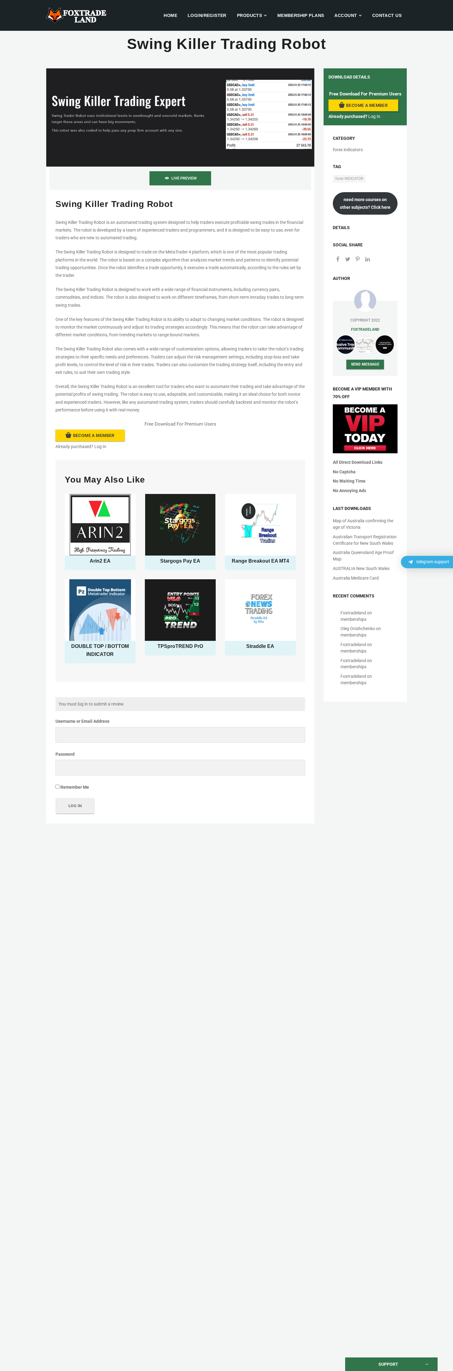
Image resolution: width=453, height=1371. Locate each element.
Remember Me (74, 787)
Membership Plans (300, 15)
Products (249, 15)
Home (170, 15)
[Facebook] (338, 259)
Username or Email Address (82, 721)
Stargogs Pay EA (180, 561)
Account (345, 15)
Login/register (207, 15)
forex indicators (348, 149)
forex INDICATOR (349, 178)
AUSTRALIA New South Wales (361, 568)
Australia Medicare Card (356, 578)
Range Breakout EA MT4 (260, 561)
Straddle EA (260, 646)
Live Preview (184, 178)
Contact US (387, 15)
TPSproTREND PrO (180, 646)
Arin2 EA (100, 561)
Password (65, 754)
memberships (353, 619)
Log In (100, 446)
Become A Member (94, 435)
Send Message (365, 364)
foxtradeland (365, 329)
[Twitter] (348, 259)
